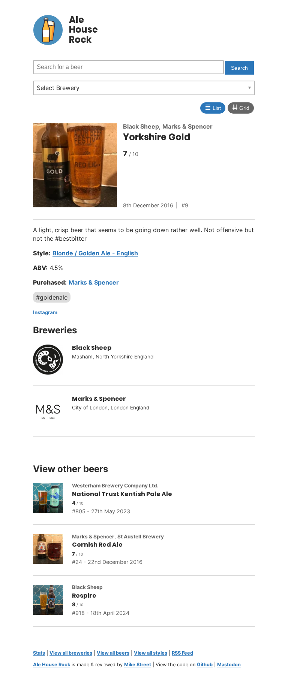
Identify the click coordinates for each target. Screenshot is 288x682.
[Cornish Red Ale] (52, 550)
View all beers (113, 653)
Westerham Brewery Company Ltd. (115, 486)
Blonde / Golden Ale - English (95, 253)
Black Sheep (141, 126)
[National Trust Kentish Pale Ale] (52, 499)
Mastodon (229, 664)
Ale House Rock (51, 664)
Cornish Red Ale (97, 544)
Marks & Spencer (187, 126)
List (213, 107)
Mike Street (137, 664)
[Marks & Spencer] (52, 411)
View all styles (150, 653)
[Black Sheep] (52, 361)
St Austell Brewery (140, 537)
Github (205, 664)
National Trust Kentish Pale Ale (122, 494)
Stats (39, 653)
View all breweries (71, 653)
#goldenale (52, 297)
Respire (84, 595)
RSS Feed (182, 653)
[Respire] (52, 601)
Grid (240, 107)
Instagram (45, 312)
